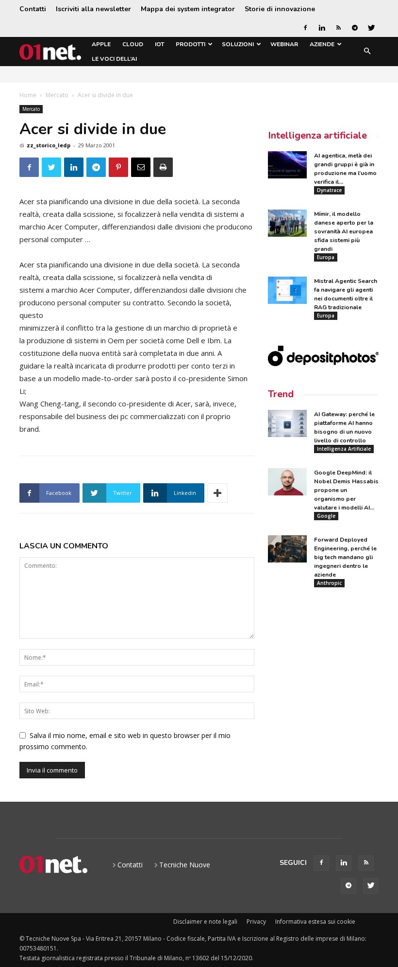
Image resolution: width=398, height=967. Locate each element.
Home (27, 95)
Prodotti (190, 44)
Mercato (57, 95)
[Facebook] (305, 27)
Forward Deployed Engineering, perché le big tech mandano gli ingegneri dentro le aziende (345, 557)
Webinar (284, 44)
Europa (325, 257)
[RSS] (338, 27)
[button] (367, 51)
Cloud (132, 44)
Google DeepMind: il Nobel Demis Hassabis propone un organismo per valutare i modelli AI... (346, 490)
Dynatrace (329, 190)
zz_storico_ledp (48, 145)
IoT (159, 44)
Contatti (32, 9)
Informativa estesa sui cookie (315, 921)
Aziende (322, 44)
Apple (101, 44)
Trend (281, 394)
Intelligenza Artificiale (344, 448)
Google (326, 515)
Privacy (256, 921)
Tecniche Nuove (184, 864)
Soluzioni (238, 44)
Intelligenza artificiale (317, 135)
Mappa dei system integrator (188, 9)
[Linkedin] (322, 27)
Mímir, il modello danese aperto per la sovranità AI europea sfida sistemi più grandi (343, 231)
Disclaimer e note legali (205, 921)
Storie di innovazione (280, 9)
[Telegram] (355, 27)
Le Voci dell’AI (114, 59)
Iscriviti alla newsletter (93, 9)
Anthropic (329, 583)
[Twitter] (371, 27)
